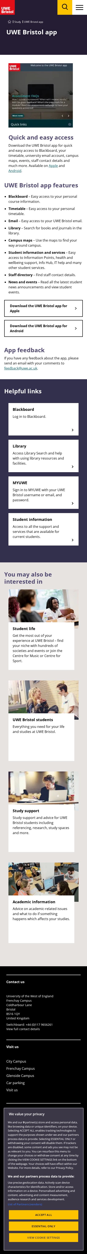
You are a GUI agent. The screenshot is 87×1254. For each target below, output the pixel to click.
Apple (53, 165)
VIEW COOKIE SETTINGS (43, 1237)
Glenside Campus (20, 1075)
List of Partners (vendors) (25, 1204)
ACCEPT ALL (43, 1215)
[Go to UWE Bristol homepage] (9, 22)
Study (17, 22)
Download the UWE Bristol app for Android (38, 328)
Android (14, 170)
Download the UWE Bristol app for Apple (38, 308)
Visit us (12, 1090)
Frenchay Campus (20, 1068)
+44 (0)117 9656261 (39, 1025)
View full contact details (23, 1029)
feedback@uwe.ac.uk (20, 368)
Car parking (15, 1083)
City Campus (16, 1061)
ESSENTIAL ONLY (43, 1226)
